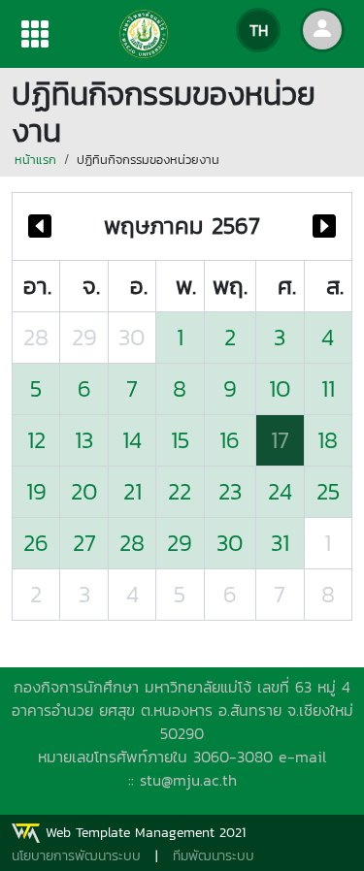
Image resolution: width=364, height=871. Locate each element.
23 (230, 491)
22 (179, 491)
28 (36, 337)
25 (328, 491)
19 (36, 491)
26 (36, 543)
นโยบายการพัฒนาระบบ (76, 856)
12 (36, 440)
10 (280, 388)
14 (132, 440)
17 (280, 440)
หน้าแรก (35, 159)
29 (84, 337)
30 (132, 337)
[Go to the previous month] (39, 226)
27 (84, 543)
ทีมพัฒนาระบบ (213, 856)
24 (280, 491)
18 (327, 440)
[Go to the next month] (324, 226)
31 (280, 543)
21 (132, 491)
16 (229, 440)
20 (84, 491)
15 (180, 440)
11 (328, 388)
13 (84, 440)
